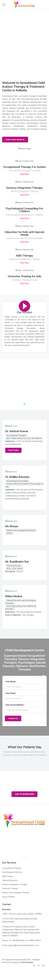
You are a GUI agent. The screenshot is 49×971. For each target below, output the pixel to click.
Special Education (10, 880)
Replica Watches (9, 132)
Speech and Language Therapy (15, 892)
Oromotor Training (10, 888)
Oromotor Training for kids (24, 276)
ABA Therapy (24, 255)
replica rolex (36, 345)
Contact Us (13, 718)
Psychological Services (12, 872)
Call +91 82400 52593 (24, 794)
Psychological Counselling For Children (24, 210)
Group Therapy (8, 896)
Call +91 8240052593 (24, 58)
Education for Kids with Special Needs (24, 233)
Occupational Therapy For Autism (24, 167)
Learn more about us (15, 139)
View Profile (13, 450)
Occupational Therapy (11, 868)
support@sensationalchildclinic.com (23, 945)
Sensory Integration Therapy (24, 187)
